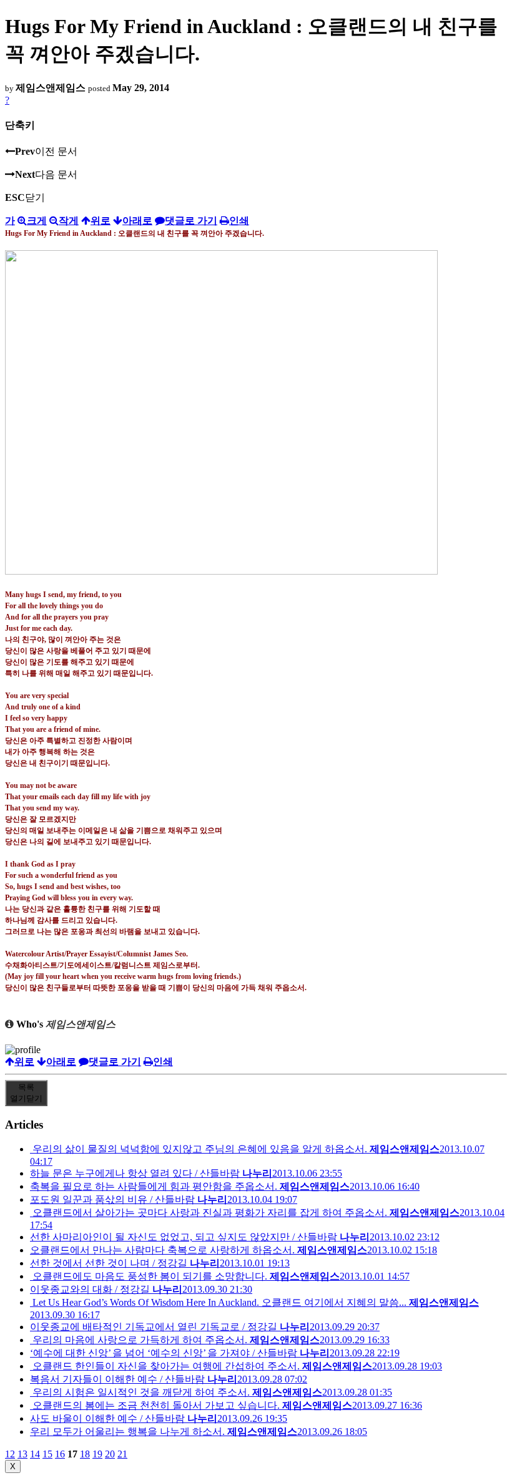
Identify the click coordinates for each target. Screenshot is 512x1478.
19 (97, 1454)
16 (60, 1454)
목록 (26, 1092)
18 (85, 1454)
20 (110, 1454)
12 (10, 1454)
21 (122, 1454)
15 (47, 1454)
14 (35, 1454)
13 (22, 1454)
